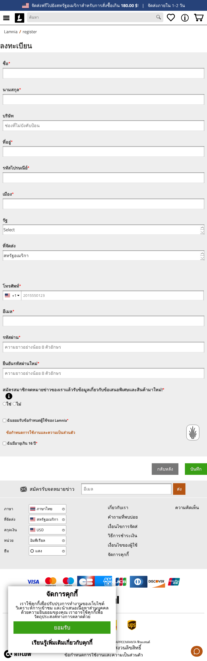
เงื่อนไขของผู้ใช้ (122, 545)
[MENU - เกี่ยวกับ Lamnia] (185, 17)
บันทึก (196, 469)
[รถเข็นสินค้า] (199, 17)
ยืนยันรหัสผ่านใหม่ (21, 363)
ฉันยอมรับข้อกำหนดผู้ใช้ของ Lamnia (37, 420)
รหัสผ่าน (11, 337)
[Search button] (159, 18)
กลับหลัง (165, 469)
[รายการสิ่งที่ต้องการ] (171, 17)
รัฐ (5, 220)
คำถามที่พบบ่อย (123, 517)
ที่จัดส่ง (9, 246)
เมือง (8, 194)
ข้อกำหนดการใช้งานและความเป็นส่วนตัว (40, 432)
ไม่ (18, 404)
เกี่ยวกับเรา (118, 507)
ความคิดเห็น (187, 507)
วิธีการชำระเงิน (122, 535)
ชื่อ (6, 63)
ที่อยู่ (8, 142)
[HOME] (19, 17)
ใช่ (8, 404)
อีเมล (8, 311)
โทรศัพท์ (12, 286)
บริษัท (8, 116)
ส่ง (179, 489)
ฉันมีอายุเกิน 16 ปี (21, 443)
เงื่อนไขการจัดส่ (122, 526)
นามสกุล (12, 90)
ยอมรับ (62, 627)
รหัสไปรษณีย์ (16, 168)
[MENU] (6, 17)
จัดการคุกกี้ (118, 554)
